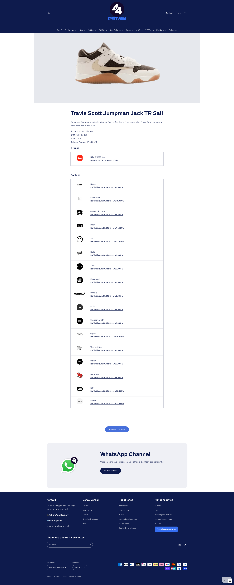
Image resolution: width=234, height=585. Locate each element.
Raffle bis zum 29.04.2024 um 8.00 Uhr (106, 323)
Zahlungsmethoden (163, 515)
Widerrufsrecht (125, 523)
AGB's (121, 515)
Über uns (86, 506)
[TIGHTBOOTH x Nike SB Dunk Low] (80, 161)
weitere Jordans (117, 429)
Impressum (123, 506)
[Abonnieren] (90, 545)
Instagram (87, 510)
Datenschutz (124, 510)
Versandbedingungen (128, 519)
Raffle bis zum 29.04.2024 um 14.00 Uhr (107, 228)
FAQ (157, 510)
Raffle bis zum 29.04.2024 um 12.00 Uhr (107, 242)
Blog (85, 523)
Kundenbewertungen (164, 519)
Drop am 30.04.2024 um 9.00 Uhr (104, 160)
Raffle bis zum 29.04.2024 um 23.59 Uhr (107, 391)
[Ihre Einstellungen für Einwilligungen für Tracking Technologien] (230, 581)
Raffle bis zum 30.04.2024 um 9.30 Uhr (106, 214)
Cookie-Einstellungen (128, 528)
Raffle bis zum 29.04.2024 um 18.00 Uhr (107, 337)
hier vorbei (63, 526)
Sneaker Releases (90, 519)
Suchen (158, 506)
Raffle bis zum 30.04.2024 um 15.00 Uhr (107, 201)
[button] (49, 13)
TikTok (85, 515)
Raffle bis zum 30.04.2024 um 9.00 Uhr (106, 187)
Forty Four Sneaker (60, 576)
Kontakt (158, 523)
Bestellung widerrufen (166, 529)
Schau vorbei (110, 471)
